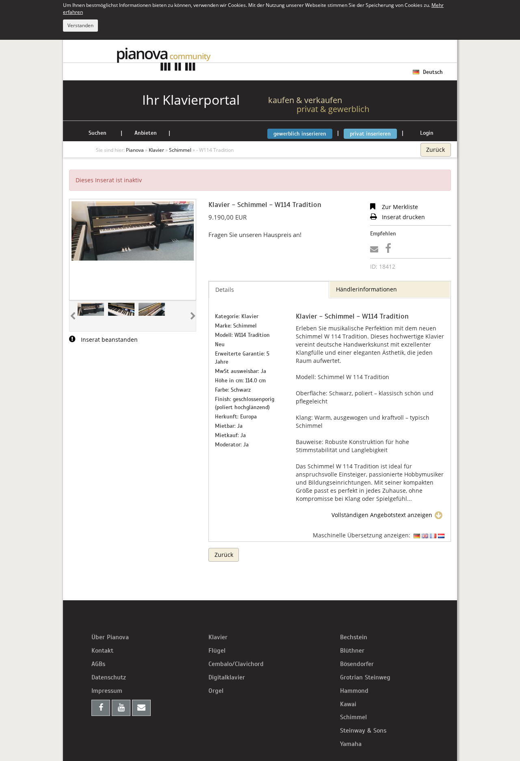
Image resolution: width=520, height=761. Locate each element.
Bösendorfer (357, 664)
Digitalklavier (226, 677)
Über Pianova (110, 637)
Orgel (215, 691)
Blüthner (352, 651)
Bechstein (353, 637)
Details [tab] (224, 289)
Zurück (435, 149)
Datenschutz (108, 677)
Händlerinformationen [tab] (366, 289)
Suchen (97, 132)
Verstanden (80, 25)
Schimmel (353, 717)
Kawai (348, 704)
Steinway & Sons (363, 731)
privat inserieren (370, 133)
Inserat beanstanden (108, 339)
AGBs (98, 664)
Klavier (218, 637)
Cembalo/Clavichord (236, 664)
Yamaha (351, 744)
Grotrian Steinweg (365, 677)
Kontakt (102, 651)
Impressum (106, 691)
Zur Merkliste (399, 207)
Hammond (354, 691)
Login (426, 132)
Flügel (216, 651)
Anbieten (145, 132)
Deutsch (432, 72)
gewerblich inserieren (299, 133)
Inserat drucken (402, 217)
